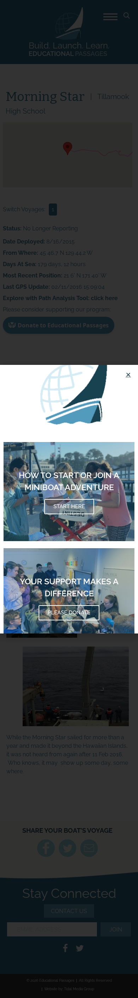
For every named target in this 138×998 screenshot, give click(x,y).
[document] (69, 499)
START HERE (69, 506)
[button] (128, 374)
